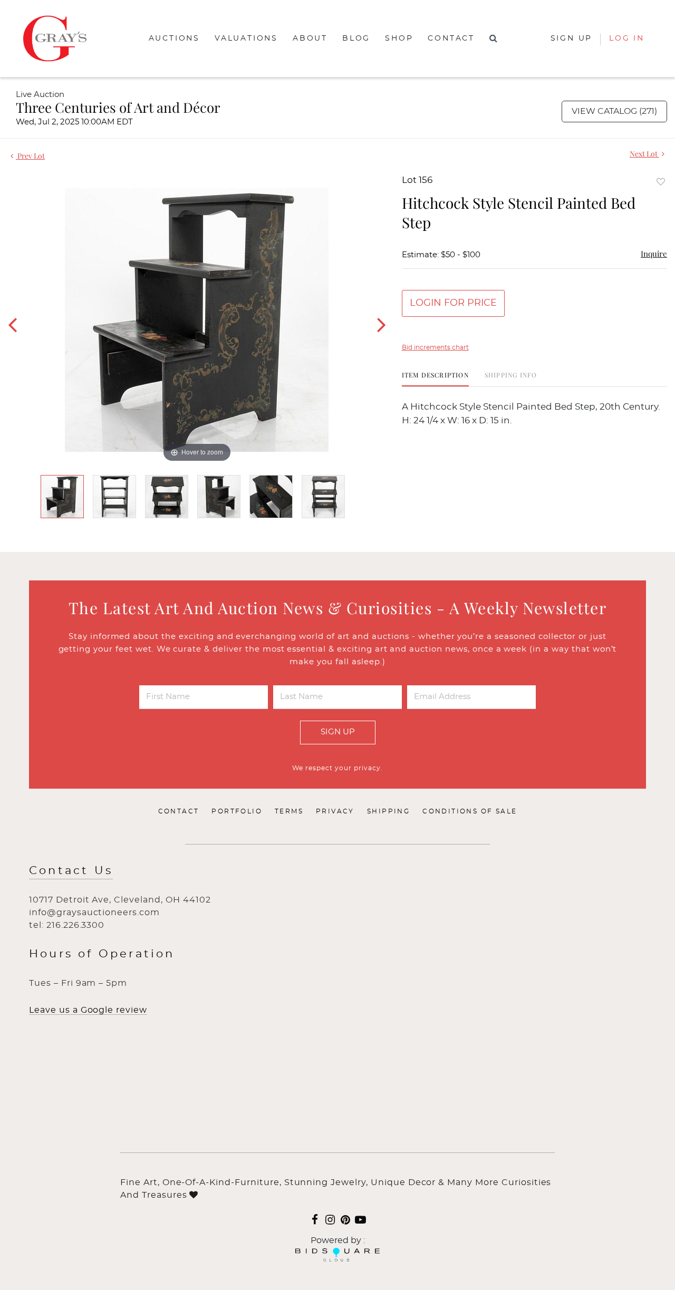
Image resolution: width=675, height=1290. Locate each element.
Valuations (246, 38)
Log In (626, 38)
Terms (289, 811)
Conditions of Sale (469, 811)
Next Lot (644, 153)
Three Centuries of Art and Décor (118, 107)
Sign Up (338, 732)
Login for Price (453, 303)
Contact (451, 38)
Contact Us (71, 870)
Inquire (654, 253)
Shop (399, 38)
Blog (356, 38)
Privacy (335, 811)
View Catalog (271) (614, 111)
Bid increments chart (435, 347)
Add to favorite (660, 182)
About (310, 38)
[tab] (435, 378)
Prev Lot (30, 156)
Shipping (388, 811)
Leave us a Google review (88, 1010)
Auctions (174, 38)
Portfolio (236, 811)
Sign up (572, 38)
